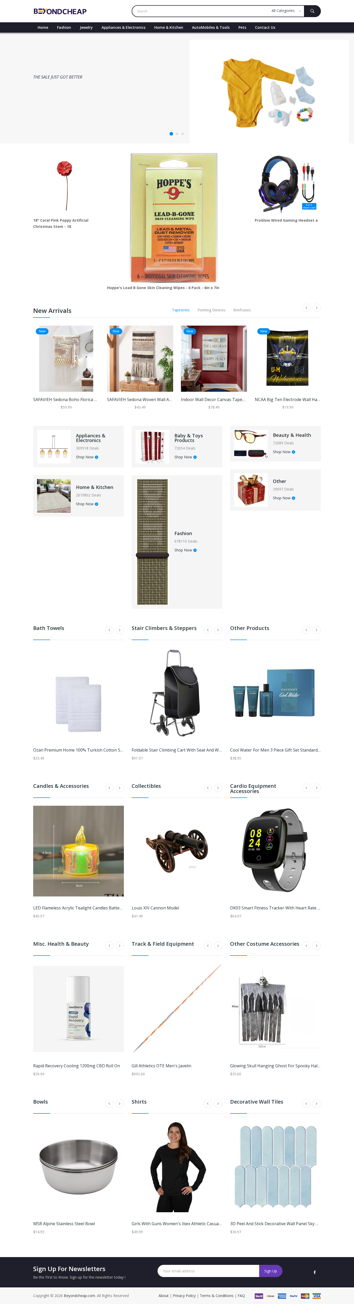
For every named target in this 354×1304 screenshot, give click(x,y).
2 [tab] (177, 133)
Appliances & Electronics (123, 27)
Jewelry (86, 27)
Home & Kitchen (168, 27)
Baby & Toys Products (188, 437)
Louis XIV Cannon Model (155, 908)
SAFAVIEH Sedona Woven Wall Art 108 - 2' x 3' (151, 399)
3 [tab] (182, 133)
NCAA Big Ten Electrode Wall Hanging (292, 399)
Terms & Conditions (217, 1295)
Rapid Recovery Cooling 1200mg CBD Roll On (76, 1066)
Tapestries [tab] (181, 309)
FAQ (241, 1295)
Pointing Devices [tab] (211, 309)
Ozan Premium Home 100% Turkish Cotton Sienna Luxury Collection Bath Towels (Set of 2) (121, 750)
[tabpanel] (177, 88)
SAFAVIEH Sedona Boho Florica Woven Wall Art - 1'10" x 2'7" (91, 399)
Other (279, 481)
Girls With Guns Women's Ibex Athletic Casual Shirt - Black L (189, 1223)
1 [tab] (171, 134)
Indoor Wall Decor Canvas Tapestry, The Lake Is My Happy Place (243, 399)
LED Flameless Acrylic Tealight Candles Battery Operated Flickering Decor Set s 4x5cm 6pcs (121, 908)
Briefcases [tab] (242, 309)
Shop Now (85, 457)
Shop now (45, 113)
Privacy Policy (184, 1295)
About (164, 1295)
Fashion (64, 27)
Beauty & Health (292, 435)
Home (43, 27)
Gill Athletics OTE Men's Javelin (161, 1066)
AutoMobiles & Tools (211, 27)
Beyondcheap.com (79, 1295)
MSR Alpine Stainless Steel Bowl (64, 1223)
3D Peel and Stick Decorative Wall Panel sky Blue (277, 1223)
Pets (242, 27)
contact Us (265, 27)
